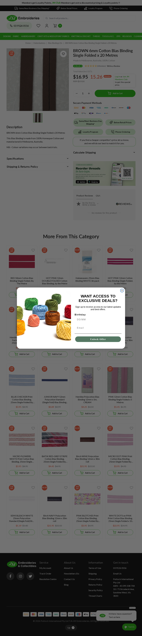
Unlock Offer (98, 339)
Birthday (80, 314)
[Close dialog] (122, 290)
